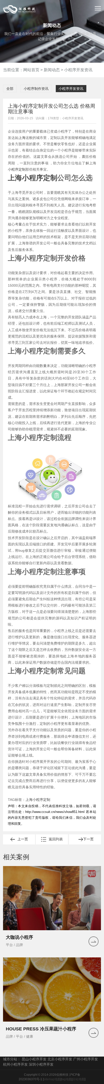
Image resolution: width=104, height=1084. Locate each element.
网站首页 (31, 70)
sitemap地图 (52, 1079)
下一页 (88, 839)
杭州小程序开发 (15, 1064)
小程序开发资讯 (78, 70)
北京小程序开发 (59, 1059)
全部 (9, 89)
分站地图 (78, 1079)
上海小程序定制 (32, 178)
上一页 (22, 839)
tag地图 (66, 1079)
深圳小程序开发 (41, 1064)
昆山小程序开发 (34, 1059)
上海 (21, 138)
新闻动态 (52, 70)
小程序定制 (16, 169)
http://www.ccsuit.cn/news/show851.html (55, 812)
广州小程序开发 (85, 1059)
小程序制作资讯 (36, 89)
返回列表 (56, 839)
